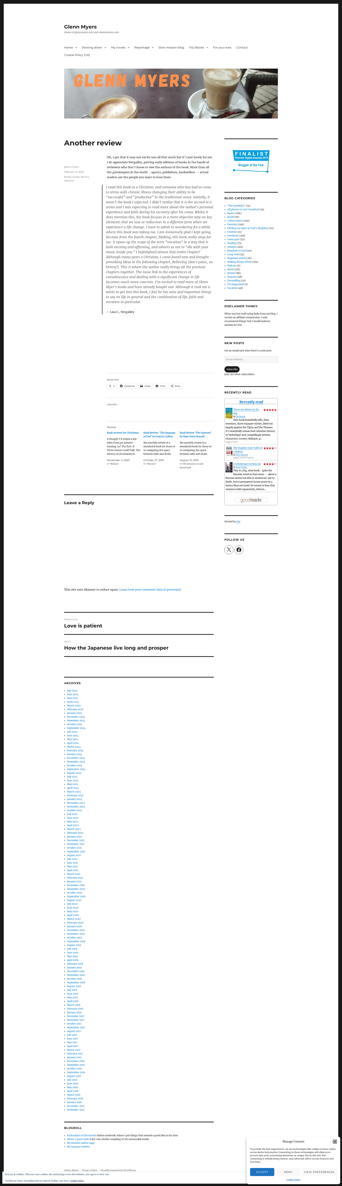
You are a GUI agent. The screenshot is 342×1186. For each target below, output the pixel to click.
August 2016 (74, 1076)
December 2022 (76, 802)
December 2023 (76, 758)
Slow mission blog (171, 47)
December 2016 (76, 1061)
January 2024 (74, 754)
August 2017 (74, 1031)
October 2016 (74, 1068)
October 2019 (74, 937)
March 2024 (74, 746)
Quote (76, 176)
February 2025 (75, 709)
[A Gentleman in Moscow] (229, 467)
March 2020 (74, 918)
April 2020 (73, 915)
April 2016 (73, 1091)
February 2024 (75, 750)
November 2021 (76, 844)
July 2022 (72, 814)
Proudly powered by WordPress (118, 1170)
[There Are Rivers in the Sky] (229, 413)
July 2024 (72, 731)
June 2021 (72, 862)
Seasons (232, 276)
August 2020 (74, 900)
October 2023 (74, 765)
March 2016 (74, 1094)
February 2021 (75, 877)
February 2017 (75, 1053)
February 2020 (75, 922)
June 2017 (72, 1038)
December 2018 (75, 971)
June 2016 (72, 1083)
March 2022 (74, 829)
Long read (233, 254)
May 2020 (72, 911)
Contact (242, 47)
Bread (67, 176)
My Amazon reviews (78, 1146)
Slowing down (92, 47)
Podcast (231, 265)
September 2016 (76, 1072)
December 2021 (75, 840)
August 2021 (74, 855)
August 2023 (74, 773)
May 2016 (72, 1087)
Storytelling (234, 280)
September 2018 (76, 982)
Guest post (233, 239)
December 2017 (75, 1016)
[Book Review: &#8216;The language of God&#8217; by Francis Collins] (161, 448)
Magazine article (236, 258)
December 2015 (75, 1106)
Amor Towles (241, 467)
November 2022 (76, 806)
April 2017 (72, 1046)
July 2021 (72, 859)
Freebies (232, 231)
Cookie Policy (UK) (77, 55)
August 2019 (74, 945)
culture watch (235, 220)
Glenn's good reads (78, 1139)
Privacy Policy (89, 1170)
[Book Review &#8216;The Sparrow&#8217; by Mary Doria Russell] (198, 450)
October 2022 (74, 810)
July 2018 (72, 990)
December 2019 (76, 930)
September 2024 (76, 728)
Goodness (233, 235)
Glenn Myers (80, 27)
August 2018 (74, 986)
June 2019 (72, 952)
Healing (231, 243)
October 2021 (74, 847)
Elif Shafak (240, 416)
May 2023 (72, 784)
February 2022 (75, 832)
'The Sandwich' (236, 205)
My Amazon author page (81, 1142)
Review (85, 176)
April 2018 (72, 1001)
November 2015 (76, 1109)
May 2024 (72, 739)
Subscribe (232, 369)
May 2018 (72, 997)
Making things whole (239, 261)
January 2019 (74, 967)
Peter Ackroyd (242, 455)
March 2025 (74, 705)
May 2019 (72, 956)
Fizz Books (196, 47)
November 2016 (76, 1064)
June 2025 (72, 694)
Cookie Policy (293, 1179)
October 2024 (74, 724)
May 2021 (72, 866)
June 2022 (72, 817)
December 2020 (76, 885)
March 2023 (74, 791)
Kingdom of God (236, 250)
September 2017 (76, 1027)
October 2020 (74, 892)
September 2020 (76, 896)
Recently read (251, 402)
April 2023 (73, 787)
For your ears (222, 47)
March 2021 (73, 874)
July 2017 (72, 1034)
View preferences (319, 1172)
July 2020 (72, 903)
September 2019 (76, 941)
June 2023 (72, 780)
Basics (231, 213)
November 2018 (76, 975)
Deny (288, 1172)
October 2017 (74, 1023)
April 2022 (73, 825)
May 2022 (72, 821)
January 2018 (74, 1012)
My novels (118, 47)
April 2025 (73, 701)
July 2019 (72, 948)
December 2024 (76, 716)
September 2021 (76, 851)
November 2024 (76, 720)
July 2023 (72, 776)
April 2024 (73, 743)
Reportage (142, 47)
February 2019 (75, 963)
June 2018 (72, 993)
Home (68, 47)
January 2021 (74, 881)
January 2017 (74, 1057)
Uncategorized (235, 284)
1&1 (238, 521)
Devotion (232, 224)
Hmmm (231, 246)
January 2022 (74, 836)
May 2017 (72, 1042)
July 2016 (72, 1079)
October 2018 (74, 978)
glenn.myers (71, 166)
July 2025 (72, 690)
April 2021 (72, 870)
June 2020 (72, 907)
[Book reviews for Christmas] (125, 448)
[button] (335, 1141)
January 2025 (74, 713)
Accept (262, 1172)
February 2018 (75, 1008)
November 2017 (76, 1020)
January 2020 (74, 926)
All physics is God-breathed (243, 209)
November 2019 (76, 933)
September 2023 (76, 769)
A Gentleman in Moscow (247, 463)
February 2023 (75, 795)
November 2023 (76, 761)
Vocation (69, 180)
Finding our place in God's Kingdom (247, 228)
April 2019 (73, 960)
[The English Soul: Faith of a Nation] (229, 451)
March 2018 (73, 1005)
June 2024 (72, 735)
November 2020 (76, 889)
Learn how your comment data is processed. (150, 589)
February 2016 (75, 1098)
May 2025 (72, 698)
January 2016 (74, 1102)
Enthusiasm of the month (81, 1135)
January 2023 (74, 799)
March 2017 (73, 1049)
